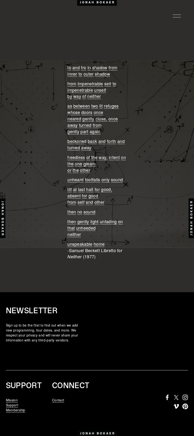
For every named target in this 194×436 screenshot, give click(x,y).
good (93, 195)
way (77, 96)
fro (83, 67)
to (69, 67)
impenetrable (90, 83)
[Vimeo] (176, 406)
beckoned (77, 141)
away (72, 125)
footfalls (92, 179)
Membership (15, 410)
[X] (176, 397)
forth (111, 141)
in (89, 67)
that (71, 228)
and (76, 67)
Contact (58, 400)
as (69, 106)
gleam (90, 163)
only (105, 179)
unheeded (86, 228)
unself (100, 90)
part (84, 131)
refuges (111, 106)
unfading (108, 221)
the (94, 157)
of (84, 96)
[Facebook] (167, 397)
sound (117, 179)
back (92, 141)
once (98, 112)
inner (72, 74)
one (78, 163)
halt (89, 189)
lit (101, 106)
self (107, 83)
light (94, 221)
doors (87, 112)
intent (114, 157)
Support (12, 405)
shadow (99, 67)
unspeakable (80, 244)
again (95, 131)
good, (106, 189)
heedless (76, 157)
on (123, 157)
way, (103, 157)
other (85, 170)
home (99, 244)
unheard (75, 179)
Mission (12, 400)
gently (88, 118)
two (94, 106)
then (71, 212)
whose (73, 112)
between (81, 106)
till (69, 189)
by (69, 96)
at (75, 189)
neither (94, 96)
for (97, 189)
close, (101, 118)
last (81, 189)
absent (74, 195)
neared (74, 118)
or (69, 170)
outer (89, 74)
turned (85, 125)
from (113, 67)
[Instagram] (185, 397)
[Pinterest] (185, 406)
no (79, 212)
